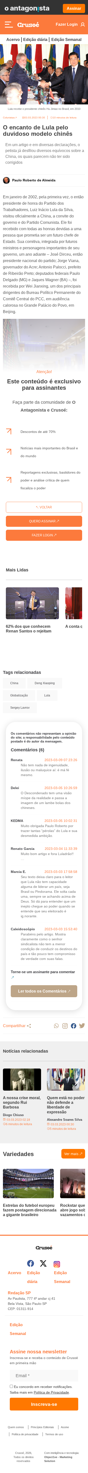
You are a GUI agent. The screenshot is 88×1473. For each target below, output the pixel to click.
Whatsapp (56, 1026)
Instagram (65, 1026)
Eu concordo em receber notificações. (43, 1387)
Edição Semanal (66, 40)
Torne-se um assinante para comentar (43, 972)
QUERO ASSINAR (42, 521)
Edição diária (35, 40)
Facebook (73, 1026)
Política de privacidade (25, 1434)
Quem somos (16, 1427)
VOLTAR (45, 507)
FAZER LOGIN (43, 535)
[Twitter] (43, 1264)
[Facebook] (30, 1264)
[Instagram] (57, 1264)
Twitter (82, 1026)
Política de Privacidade (51, 1392)
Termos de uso (54, 1434)
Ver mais (71, 1153)
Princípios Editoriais (42, 1427)
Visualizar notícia (21, 590)
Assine (65, 1427)
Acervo (13, 40)
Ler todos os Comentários (42, 991)
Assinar (74, 8)
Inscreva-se (44, 1404)
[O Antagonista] (27, 8)
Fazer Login (67, 24)
